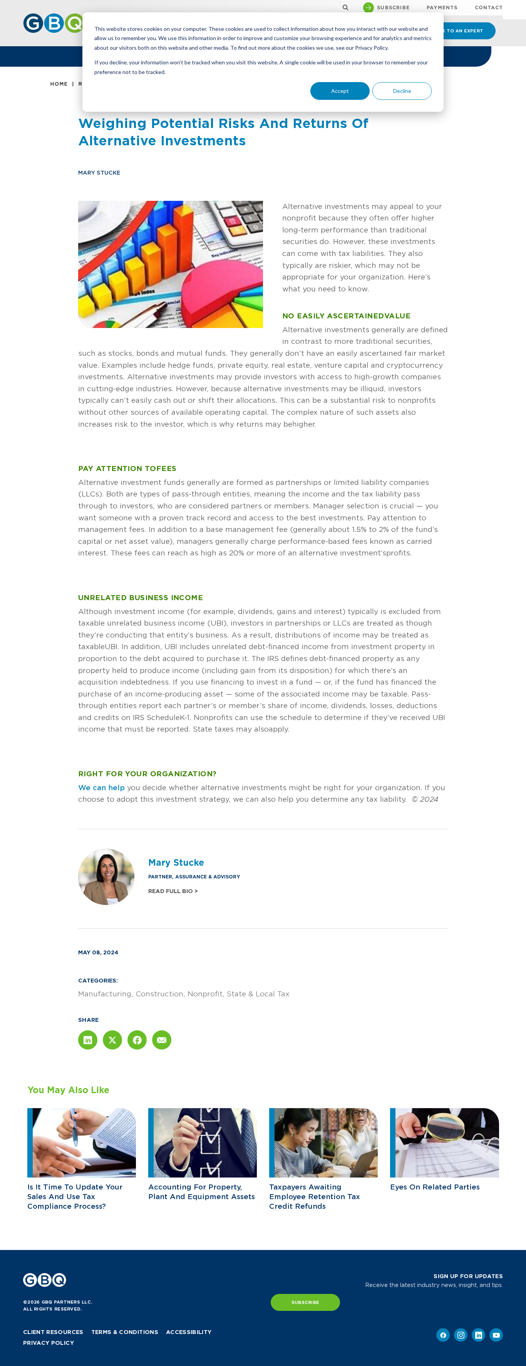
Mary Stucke (99, 173)
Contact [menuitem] (489, 7)
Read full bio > (173, 891)
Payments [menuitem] (442, 7)
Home (59, 84)
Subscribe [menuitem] (393, 7)
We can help (101, 788)
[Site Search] (343, 8)
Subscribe (305, 1302)
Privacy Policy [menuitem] (48, 1343)
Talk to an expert (457, 31)
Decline (402, 90)
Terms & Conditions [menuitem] (124, 1332)
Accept (340, 90)
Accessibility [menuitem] (189, 1332)
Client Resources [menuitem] (53, 1332)
